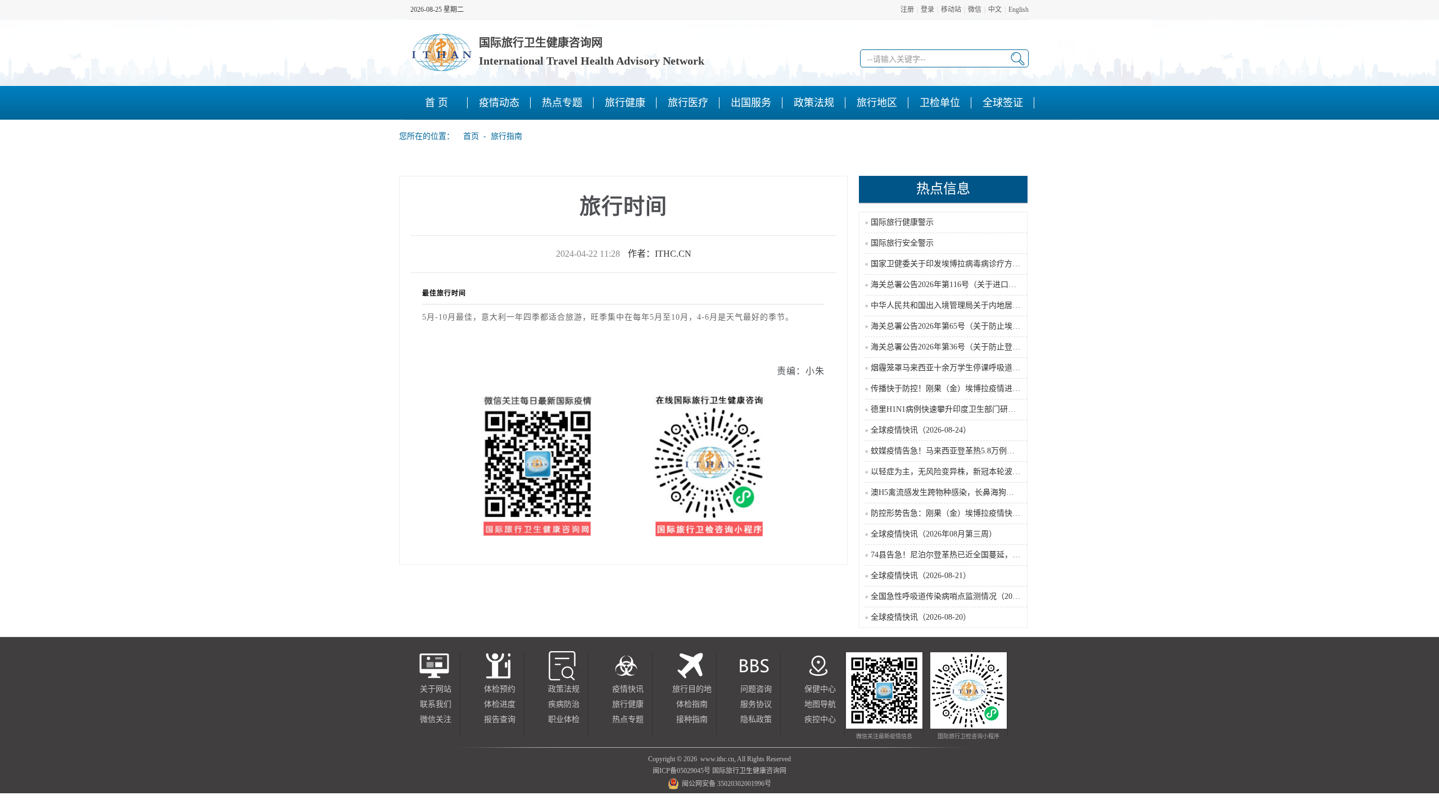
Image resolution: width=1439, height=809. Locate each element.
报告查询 (499, 719)
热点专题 (628, 719)
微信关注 (435, 719)
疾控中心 (820, 719)
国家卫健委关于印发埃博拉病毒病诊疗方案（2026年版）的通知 (981, 264)
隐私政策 (756, 719)
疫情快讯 (628, 689)
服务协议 (756, 704)
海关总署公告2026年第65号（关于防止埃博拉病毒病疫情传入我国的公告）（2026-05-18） (1025, 326)
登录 (927, 9)
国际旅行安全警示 (902, 243)
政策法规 (564, 689)
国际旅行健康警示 (902, 222)
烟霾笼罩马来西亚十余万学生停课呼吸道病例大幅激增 (965, 367)
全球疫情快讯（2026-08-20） (921, 617)
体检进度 (499, 704)
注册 (907, 9)
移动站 (951, 9)
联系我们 (435, 704)
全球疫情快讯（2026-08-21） (921, 575)
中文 (995, 9)
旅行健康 (628, 704)
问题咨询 (756, 689)
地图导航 (820, 704)
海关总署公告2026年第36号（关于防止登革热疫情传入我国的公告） (989, 347)
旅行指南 (506, 135)
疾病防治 (564, 704)
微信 (974, 9)
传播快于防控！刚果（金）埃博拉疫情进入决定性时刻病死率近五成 (989, 388)
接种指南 (692, 719)
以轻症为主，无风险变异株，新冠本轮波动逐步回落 (961, 471)
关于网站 (435, 689)
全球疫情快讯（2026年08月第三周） (934, 534)
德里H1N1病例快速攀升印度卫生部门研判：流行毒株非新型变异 (982, 409)
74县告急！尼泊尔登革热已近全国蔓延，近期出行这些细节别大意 (985, 555)
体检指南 (692, 704)
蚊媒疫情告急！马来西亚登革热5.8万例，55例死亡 (958, 451)
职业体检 (564, 719)
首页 (467, 135)
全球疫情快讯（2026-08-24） (921, 430)
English (1018, 9)
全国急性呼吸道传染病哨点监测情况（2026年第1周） (963, 596)
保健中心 (820, 689)
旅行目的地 (692, 689)
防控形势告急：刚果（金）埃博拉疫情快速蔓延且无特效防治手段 (985, 513)
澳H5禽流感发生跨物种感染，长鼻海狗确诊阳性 (954, 492)
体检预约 (499, 689)
